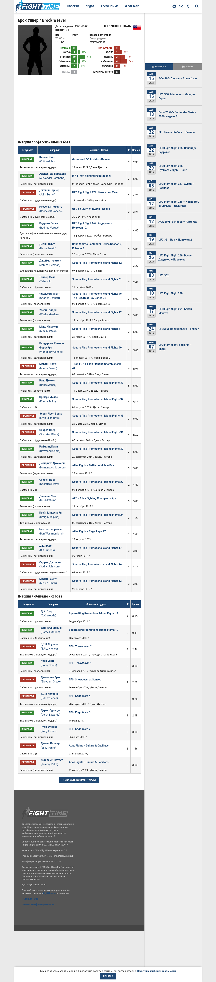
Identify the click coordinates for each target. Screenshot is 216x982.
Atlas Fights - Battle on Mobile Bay (93, 465)
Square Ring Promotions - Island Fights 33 (97, 415)
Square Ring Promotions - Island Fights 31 (97, 432)
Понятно (108, 976)
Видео (90, 6)
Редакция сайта (30, 899)
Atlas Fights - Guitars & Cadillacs (89, 745)
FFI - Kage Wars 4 (79, 696)
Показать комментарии (79, 779)
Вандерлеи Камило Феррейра (51, 347)
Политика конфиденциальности (38, 904)
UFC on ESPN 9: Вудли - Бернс (91, 208)
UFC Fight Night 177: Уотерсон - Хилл (95, 192)
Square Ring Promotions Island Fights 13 (97, 580)
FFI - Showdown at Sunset (85, 679)
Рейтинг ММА (109, 6)
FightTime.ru (49, 893)
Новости (73, 6)
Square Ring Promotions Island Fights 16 (97, 564)
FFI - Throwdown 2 (80, 646)
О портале (132, 6)
